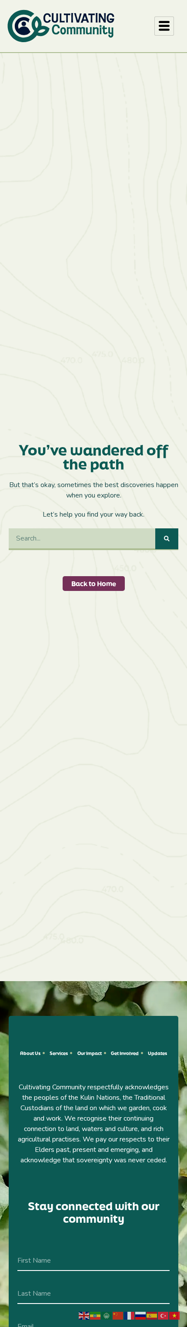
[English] (84, 1315)
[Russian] (141, 1315)
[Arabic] (107, 1315)
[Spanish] (152, 1315)
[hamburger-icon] (164, 26)
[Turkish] (163, 1315)
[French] (129, 1315)
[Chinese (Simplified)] (118, 1315)
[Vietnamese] (174, 1315)
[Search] (166, 538)
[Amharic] (95, 1315)
